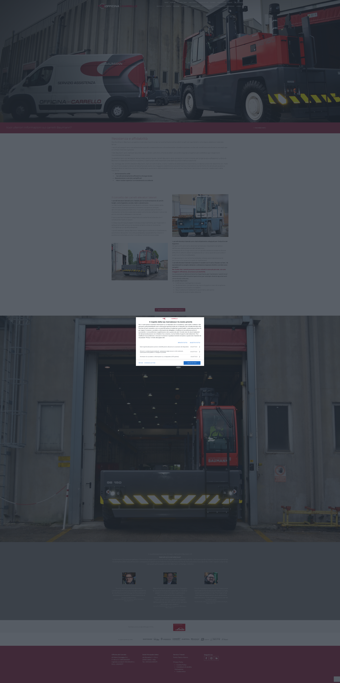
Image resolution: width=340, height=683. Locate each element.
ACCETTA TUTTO (195, 342)
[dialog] (170, 341)
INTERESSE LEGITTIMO (149, 362)
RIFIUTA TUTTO (182, 342)
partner (141, 362)
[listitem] (170, 357)
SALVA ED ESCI (192, 362)
